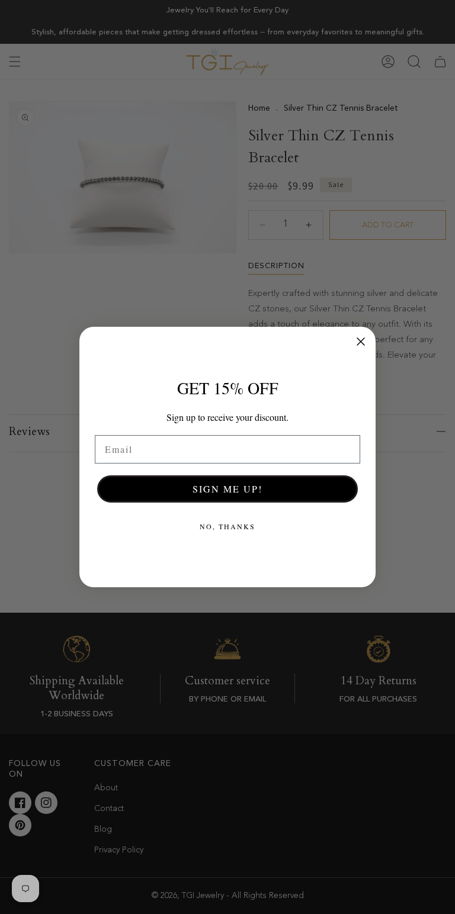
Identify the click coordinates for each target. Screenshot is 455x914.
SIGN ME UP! (227, 488)
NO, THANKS (227, 526)
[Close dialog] (361, 341)
